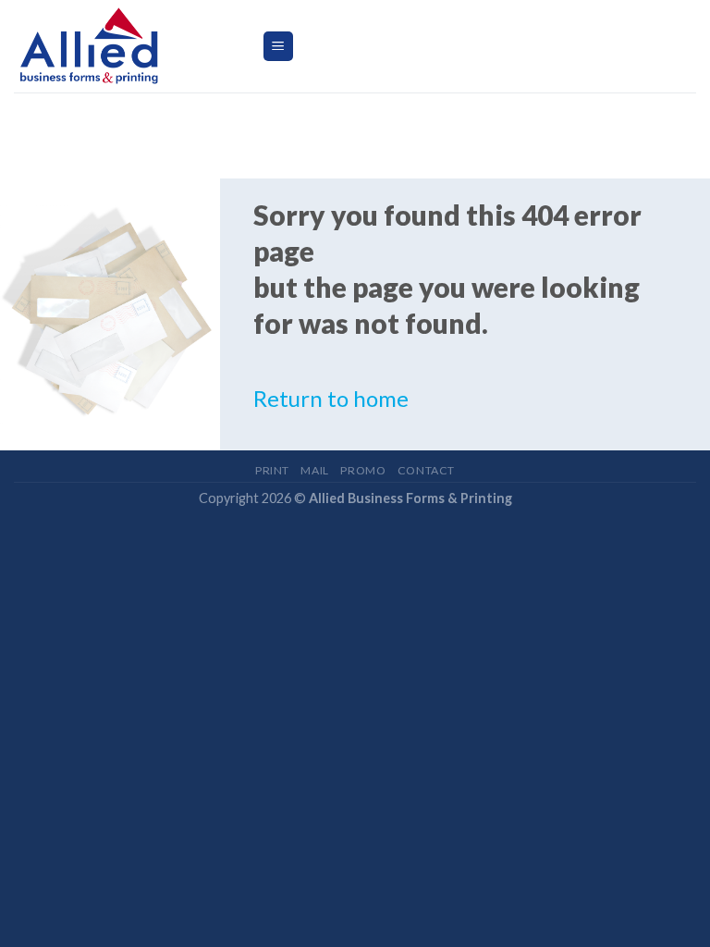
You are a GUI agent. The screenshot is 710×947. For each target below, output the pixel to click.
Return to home (331, 398)
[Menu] (278, 46)
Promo (363, 470)
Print (272, 470)
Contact (426, 470)
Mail (314, 470)
